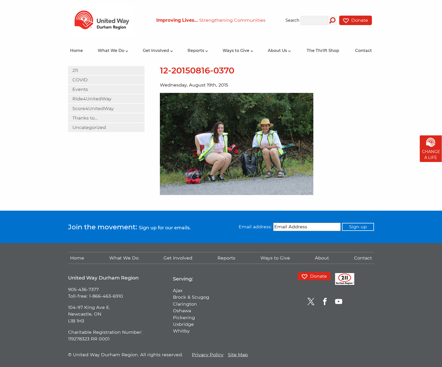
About (322, 258)
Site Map (238, 354)
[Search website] (332, 20)
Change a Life (431, 154)
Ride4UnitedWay (92, 98)
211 (75, 70)
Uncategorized (89, 127)
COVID (80, 79)
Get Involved (156, 50)
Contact (363, 50)
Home (76, 50)
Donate (359, 20)
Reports (196, 50)
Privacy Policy (208, 354)
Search (292, 21)
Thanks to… (84, 118)
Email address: (255, 226)
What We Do (111, 50)
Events (80, 89)
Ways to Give (236, 50)
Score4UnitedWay (93, 108)
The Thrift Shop (323, 50)
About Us (278, 50)
